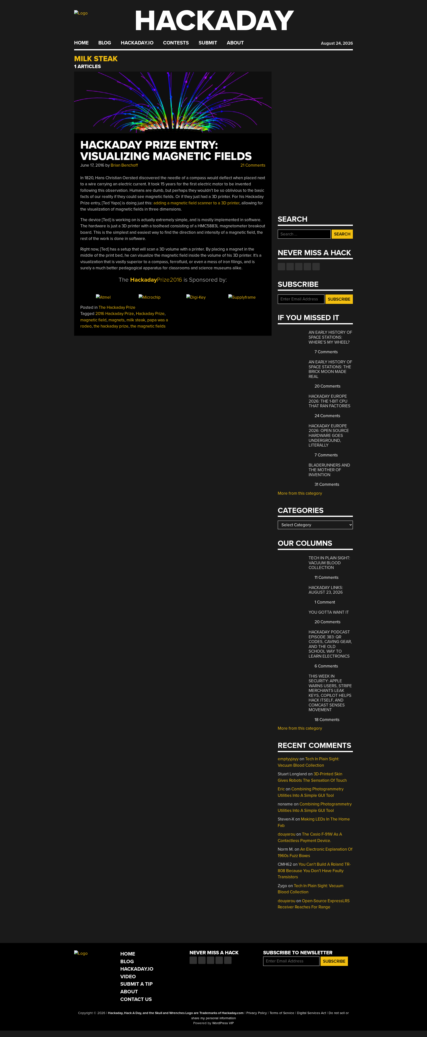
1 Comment (324, 602)
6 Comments (326, 666)
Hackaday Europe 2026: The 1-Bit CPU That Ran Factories (329, 401)
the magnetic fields (148, 326)
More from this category (300, 493)
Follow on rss (307, 266)
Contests (176, 43)
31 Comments (326, 484)
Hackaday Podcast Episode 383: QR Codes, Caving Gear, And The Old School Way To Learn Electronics (330, 644)
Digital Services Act (311, 1013)
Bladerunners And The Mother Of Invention (329, 470)
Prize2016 (156, 279)
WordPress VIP (223, 1023)
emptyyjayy (288, 759)
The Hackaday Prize (117, 307)
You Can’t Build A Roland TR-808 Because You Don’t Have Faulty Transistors (314, 871)
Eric (281, 789)
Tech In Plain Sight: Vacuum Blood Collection (329, 562)
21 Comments (252, 165)
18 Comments (327, 719)
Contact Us (136, 999)
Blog (104, 43)
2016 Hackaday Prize (114, 313)
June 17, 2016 (92, 165)
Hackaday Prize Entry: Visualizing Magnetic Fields (166, 150)
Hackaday (214, 21)
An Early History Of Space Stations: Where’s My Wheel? (330, 337)
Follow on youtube (298, 266)
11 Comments (326, 577)
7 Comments (326, 351)
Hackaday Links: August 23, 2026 (326, 590)
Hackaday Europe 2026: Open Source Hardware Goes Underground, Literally (329, 435)
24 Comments (327, 415)
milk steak (136, 320)
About (235, 43)
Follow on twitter (290, 266)
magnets (116, 320)
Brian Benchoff (124, 165)
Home (81, 43)
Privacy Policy (256, 1013)
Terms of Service (282, 1013)
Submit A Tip (136, 984)
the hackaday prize (111, 326)
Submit (208, 43)
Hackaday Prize (150, 313)
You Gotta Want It (329, 612)
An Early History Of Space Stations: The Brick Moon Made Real (330, 369)
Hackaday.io (137, 43)
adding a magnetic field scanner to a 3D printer (196, 203)
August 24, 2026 (337, 43)
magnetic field (93, 320)
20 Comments (327, 386)
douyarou (286, 834)
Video (128, 977)
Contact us (316, 266)
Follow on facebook (281, 266)
